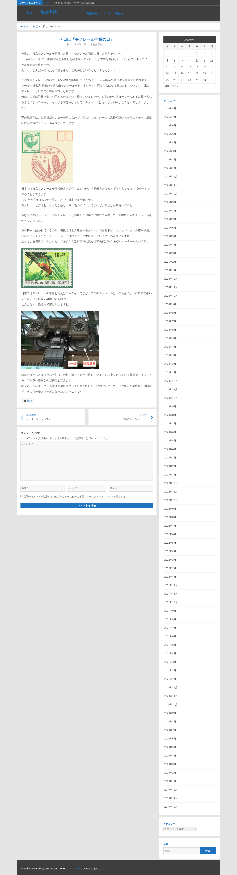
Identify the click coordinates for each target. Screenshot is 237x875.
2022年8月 (170, 517)
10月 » (174, 86)
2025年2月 (170, 261)
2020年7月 (170, 730)
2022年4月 (170, 551)
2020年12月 (170, 687)
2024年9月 (170, 304)
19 (174, 73)
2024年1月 (170, 372)
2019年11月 (170, 798)
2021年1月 (170, 679)
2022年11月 (170, 491)
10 (211, 59)
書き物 (119, 13)
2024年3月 (170, 355)
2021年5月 (170, 644)
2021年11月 (170, 593)
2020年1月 (170, 781)
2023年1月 (170, 474)
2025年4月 (170, 244)
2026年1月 (170, 168)
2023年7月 (170, 423)
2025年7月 (170, 219)
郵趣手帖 (98, 44)
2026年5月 (170, 134)
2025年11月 (170, 185)
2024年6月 (170, 329)
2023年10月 (170, 398)
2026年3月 (170, 151)
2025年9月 (170, 202)
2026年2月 (170, 159)
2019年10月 (170, 806)
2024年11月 (170, 287)
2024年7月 (170, 321)
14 (189, 66)
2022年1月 (170, 576)
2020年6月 (170, 738)
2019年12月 (170, 789)
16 (204, 66)
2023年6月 (170, 432)
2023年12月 (170, 380)
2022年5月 (170, 542)
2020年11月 (170, 696)
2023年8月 (170, 415)
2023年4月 (170, 449)
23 (204, 73)
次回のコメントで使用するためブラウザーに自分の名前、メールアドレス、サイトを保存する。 (75, 496)
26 (174, 80)
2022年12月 (170, 483)
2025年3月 (170, 253)
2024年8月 (170, 312)
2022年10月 (170, 500)
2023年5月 (170, 440)
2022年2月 (170, 568)
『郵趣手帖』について (97, 13)
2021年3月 (170, 662)
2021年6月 (170, 636)
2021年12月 (170, 585)
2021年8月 (170, 619)
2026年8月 (170, 108)
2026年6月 (170, 125)
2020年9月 (170, 713)
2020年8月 (170, 721)
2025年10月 (170, 193)
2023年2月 (170, 466)
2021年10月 (170, 602)
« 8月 (166, 86)
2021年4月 (170, 653)
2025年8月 (170, 210)
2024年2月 (170, 363)
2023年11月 (170, 389)
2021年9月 (170, 610)
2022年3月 (170, 559)
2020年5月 (170, 747)
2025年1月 (170, 270)
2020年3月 (170, 764)
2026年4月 (170, 142)
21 (189, 73)
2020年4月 (170, 755)
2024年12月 (170, 278)
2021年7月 (170, 627)
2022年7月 (170, 525)
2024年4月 (170, 346)
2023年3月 (170, 457)
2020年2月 (170, 772)
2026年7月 (170, 117)
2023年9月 (170, 406)
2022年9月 (170, 508)
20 (182, 73)
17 (211, 66)
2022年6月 (170, 534)
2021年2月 (170, 670)
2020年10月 (170, 704)
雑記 (35, 26)
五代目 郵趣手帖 (39, 12)
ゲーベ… (47, 2)
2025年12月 (170, 176)
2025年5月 (170, 236)
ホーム (27, 26)
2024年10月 (170, 295)
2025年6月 (170, 227)
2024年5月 (170, 338)
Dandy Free (75, 868)
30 (204, 80)
